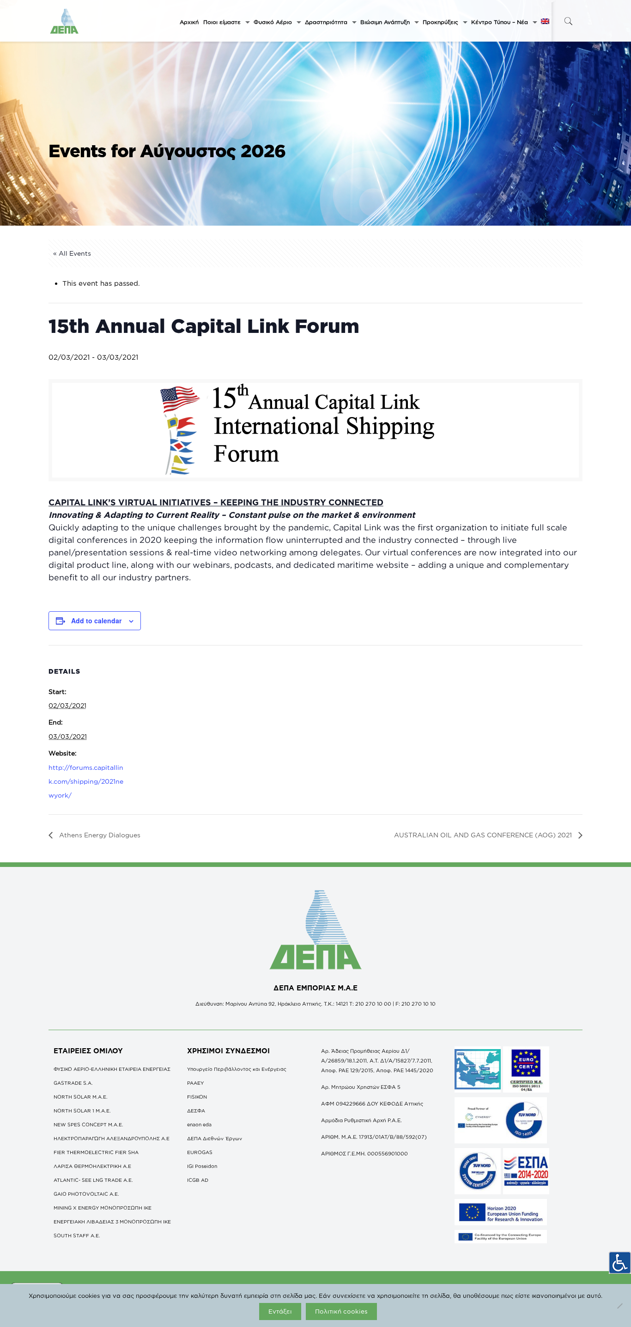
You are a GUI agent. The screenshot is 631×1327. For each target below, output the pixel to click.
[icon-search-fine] (568, 21)
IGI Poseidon (202, 1166)
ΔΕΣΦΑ (196, 1110)
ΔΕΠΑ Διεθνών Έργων (214, 1138)
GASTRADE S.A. (73, 1083)
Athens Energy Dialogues (98, 834)
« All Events (72, 253)
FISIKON (197, 1097)
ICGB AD (197, 1180)
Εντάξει (280, 1311)
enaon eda (199, 1124)
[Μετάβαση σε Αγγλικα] (545, 22)
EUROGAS (199, 1152)
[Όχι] (619, 1305)
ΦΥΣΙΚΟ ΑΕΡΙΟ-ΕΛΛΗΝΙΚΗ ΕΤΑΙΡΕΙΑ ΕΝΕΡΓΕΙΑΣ (112, 1069)
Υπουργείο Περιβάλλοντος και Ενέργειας (236, 1069)
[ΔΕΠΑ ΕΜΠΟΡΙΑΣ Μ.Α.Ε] (65, 21)
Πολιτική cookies (341, 1311)
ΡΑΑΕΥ (195, 1083)
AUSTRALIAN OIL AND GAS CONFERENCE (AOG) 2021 (484, 834)
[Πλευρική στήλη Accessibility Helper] (620, 1263)
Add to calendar (96, 620)
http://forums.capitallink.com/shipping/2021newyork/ (86, 781)
